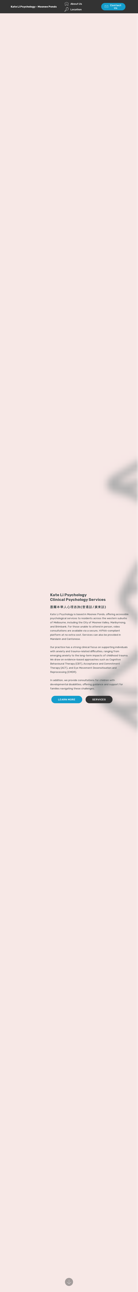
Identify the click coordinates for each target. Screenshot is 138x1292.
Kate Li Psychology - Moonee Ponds (34, 6)
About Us (76, 3)
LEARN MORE (66, 699)
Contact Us (115, 6)
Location (76, 9)
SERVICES (99, 699)
